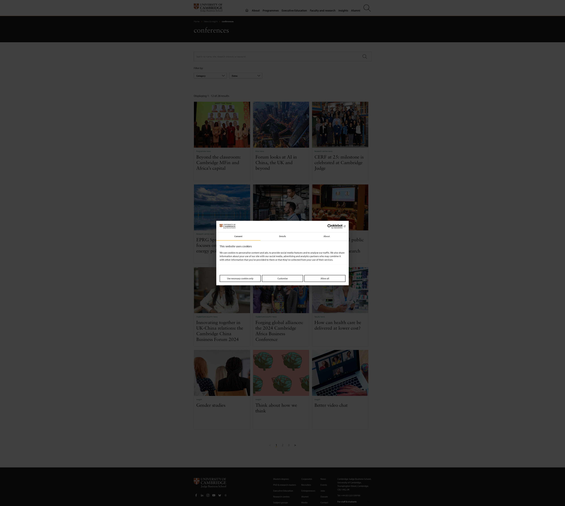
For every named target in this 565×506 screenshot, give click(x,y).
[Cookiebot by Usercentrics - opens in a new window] (332, 226)
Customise (282, 278)
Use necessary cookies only (240, 278)
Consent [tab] (238, 236)
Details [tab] (282, 236)
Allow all (325, 278)
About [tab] (327, 236)
